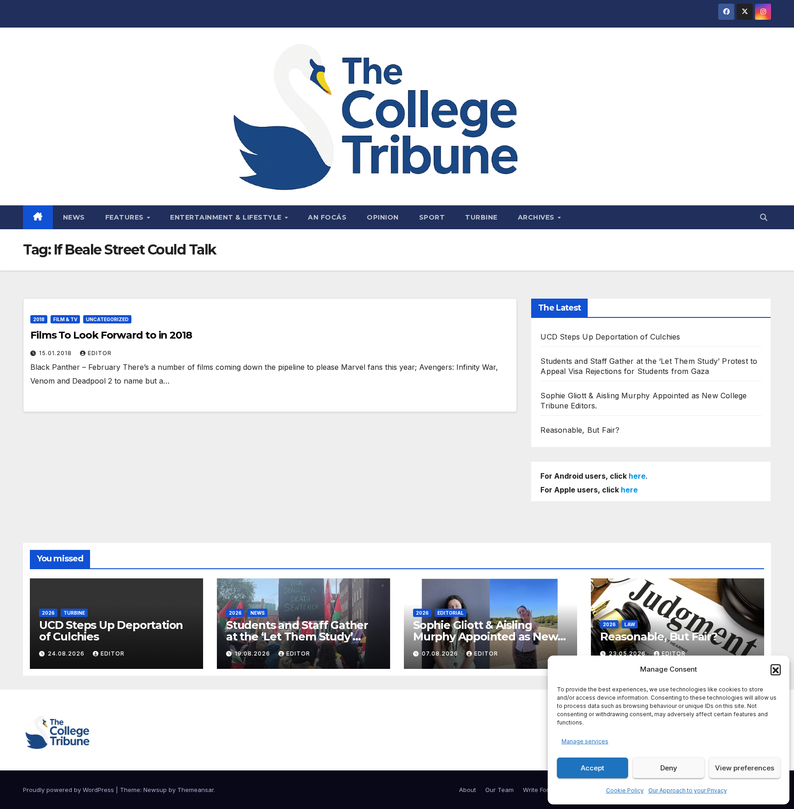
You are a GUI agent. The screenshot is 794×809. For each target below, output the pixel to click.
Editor (100, 353)
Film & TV (65, 319)
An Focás (327, 217)
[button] (775, 669)
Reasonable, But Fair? (579, 430)
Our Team (499, 789)
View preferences (744, 768)
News (74, 217)
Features (125, 217)
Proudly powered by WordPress (69, 789)
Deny (668, 768)
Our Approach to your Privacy (687, 790)
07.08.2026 (441, 653)
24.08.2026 (67, 653)
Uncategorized (107, 319)
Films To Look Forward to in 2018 (111, 335)
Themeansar (195, 789)
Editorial (450, 613)
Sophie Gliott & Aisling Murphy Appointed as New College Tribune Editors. (485, 636)
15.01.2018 (56, 353)
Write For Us (540, 789)
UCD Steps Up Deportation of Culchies (610, 336)
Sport (432, 217)
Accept (592, 768)
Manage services (584, 741)
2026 (48, 613)
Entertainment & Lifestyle (227, 217)
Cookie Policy (625, 790)
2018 (39, 319)
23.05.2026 (628, 653)
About (467, 789)
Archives (537, 217)
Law (629, 624)
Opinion (383, 217)
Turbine (481, 217)
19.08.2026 (253, 653)
